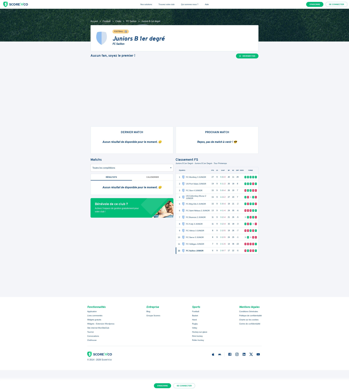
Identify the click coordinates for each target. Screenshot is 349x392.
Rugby (195, 324)
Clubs (118, 21)
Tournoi (90, 332)
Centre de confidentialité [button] (249, 324)
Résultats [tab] (111, 177)
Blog (148, 311)
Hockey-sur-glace (199, 332)
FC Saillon (131, 21)
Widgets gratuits (94, 320)
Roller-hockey (198, 340)
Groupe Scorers (153, 315)
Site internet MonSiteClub (98, 328)
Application (92, 311)
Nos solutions (146, 4)
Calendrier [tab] (152, 177)
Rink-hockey (197, 336)
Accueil (94, 21)
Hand (194, 320)
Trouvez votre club (166, 4)
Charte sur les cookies (248, 320)
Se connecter (336, 4)
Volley (194, 328)
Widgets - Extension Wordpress (100, 324)
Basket (195, 315)
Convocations (93, 336)
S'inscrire (314, 4)
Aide (207, 4)
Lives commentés (94, 315)
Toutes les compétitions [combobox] (103, 168)
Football (107, 21)
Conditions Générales (248, 311)
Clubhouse (92, 340)
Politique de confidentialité (250, 315)
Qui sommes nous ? (189, 4)
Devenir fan (249, 56)
